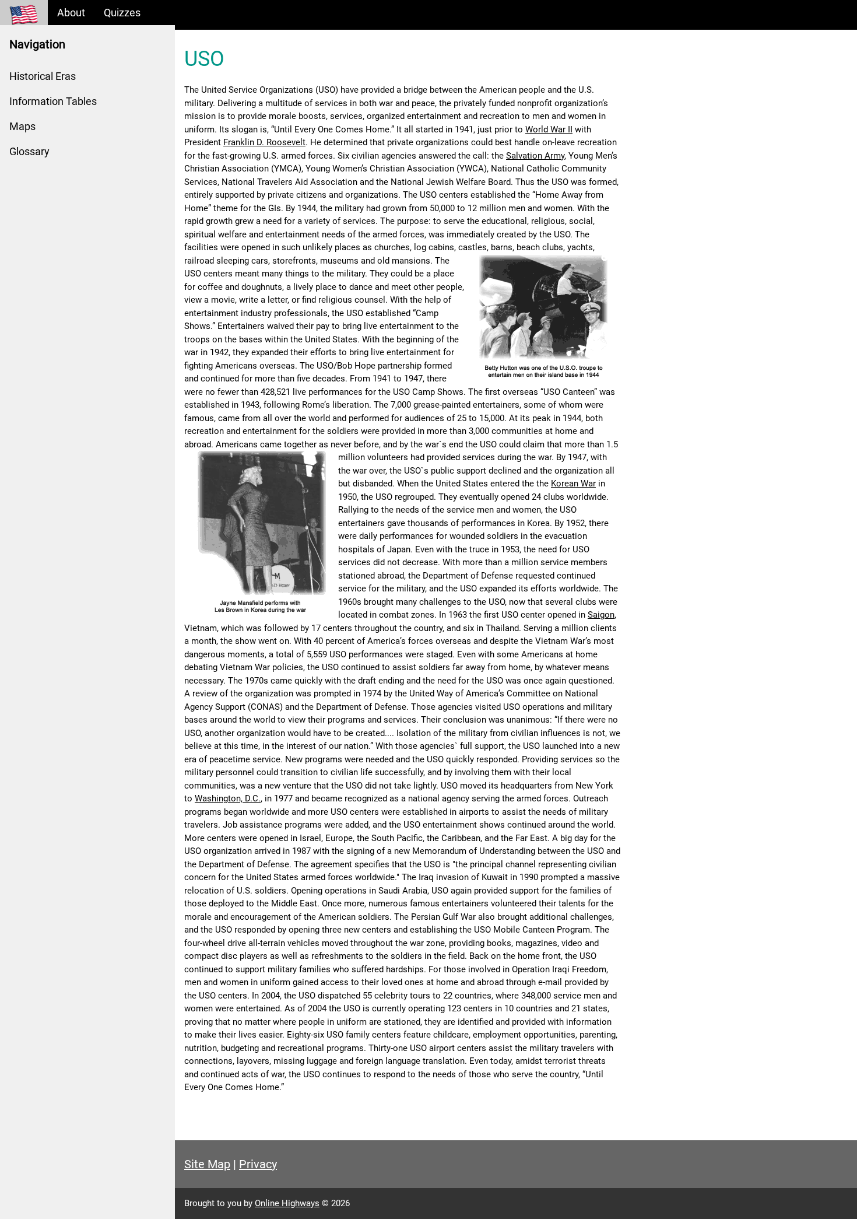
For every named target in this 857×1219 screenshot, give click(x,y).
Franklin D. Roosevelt (264, 142)
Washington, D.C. (228, 798)
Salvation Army (535, 155)
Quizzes (122, 12)
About (71, 12)
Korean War (573, 483)
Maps (22, 126)
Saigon (601, 615)
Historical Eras (42, 76)
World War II (548, 129)
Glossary (29, 151)
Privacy (258, 1164)
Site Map (207, 1164)
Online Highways (287, 1203)
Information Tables (53, 101)
